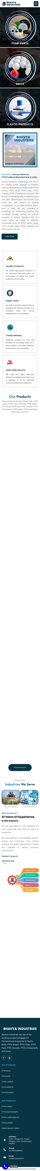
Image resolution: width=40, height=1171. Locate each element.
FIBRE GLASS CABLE (10, 1128)
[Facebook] (4, 1058)
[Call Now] (5, 1166)
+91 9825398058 (15, 1151)
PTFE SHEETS (7, 1087)
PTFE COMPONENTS (10, 1117)
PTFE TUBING (7, 1082)
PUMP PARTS (20, 43)
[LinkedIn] (9, 1058)
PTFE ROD (6, 1076)
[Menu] (36, 3)
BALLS (20, 84)
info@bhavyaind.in (16, 1158)
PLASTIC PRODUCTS (20, 124)
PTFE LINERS (7, 1123)
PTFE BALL (6, 1071)
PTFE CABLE (7, 1106)
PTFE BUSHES (8, 1092)
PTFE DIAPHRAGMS (10, 1112)
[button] (10, 236)
